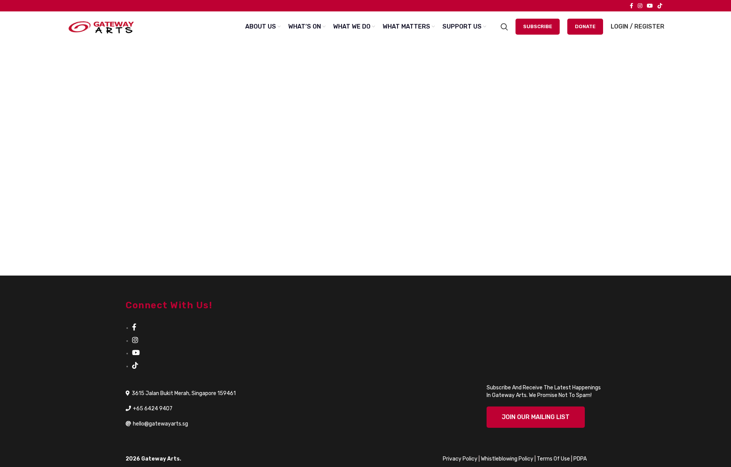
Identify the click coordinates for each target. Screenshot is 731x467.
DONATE (585, 26)
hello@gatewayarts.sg (160, 424)
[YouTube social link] (650, 6)
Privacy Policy (460, 459)
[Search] (504, 26)
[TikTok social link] (659, 6)
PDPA (580, 459)
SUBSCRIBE (537, 26)
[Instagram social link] (640, 6)
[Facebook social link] (631, 6)
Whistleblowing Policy (507, 459)
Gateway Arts (160, 459)
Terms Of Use (553, 459)
